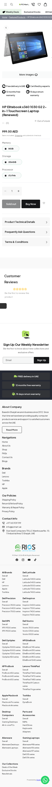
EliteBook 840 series (31, 653)
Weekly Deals (12, 12)
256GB (15, 163)
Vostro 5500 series (31, 634)
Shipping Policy (9, 499)
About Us (6, 445)
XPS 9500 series (9, 631)
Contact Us (7, 457)
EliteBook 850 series (31, 657)
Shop (4, 449)
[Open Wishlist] (39, 4)
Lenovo (5, 476)
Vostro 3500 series (31, 627)
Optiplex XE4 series (10, 657)
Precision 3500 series (11, 605)
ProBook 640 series (10, 676)
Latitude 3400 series (32, 579)
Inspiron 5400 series (31, 605)
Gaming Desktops (10, 722)
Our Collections (10, 764)
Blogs (4, 461)
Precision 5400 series (11, 608)
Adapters (27, 732)
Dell (3, 472)
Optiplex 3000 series (11, 647)
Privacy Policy (8, 511)
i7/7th (14, 176)
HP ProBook (8, 666)
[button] (5, 4)
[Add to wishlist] (43, 203)
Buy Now (31, 204)
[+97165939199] (33, 4)
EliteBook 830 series (31, 650)
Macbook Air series (10, 705)
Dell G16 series (29, 757)
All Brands (7, 572)
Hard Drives (27, 725)
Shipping (18, 135)
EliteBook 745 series (31, 647)
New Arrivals (7, 774)
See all (5, 576)
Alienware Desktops (10, 744)
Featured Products (17, 17)
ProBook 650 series (10, 679)
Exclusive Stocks (32, 12)
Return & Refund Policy (12, 503)
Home (4, 17)
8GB (13, 149)
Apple (4, 488)
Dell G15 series (29, 754)
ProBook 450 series (10, 673)
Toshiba (5, 480)
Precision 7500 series (11, 611)
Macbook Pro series (10, 702)
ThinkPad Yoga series (32, 689)
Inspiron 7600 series (31, 615)
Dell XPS (6, 621)
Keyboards (27, 728)
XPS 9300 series (9, 627)
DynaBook (27, 702)
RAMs (25, 722)
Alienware (7, 738)
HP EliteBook (29, 640)
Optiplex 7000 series (11, 653)
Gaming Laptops (31, 738)
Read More (12, 429)
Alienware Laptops (10, 748)
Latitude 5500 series (32, 585)
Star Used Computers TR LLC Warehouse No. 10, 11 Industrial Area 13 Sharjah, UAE (28, 532)
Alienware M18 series (31, 744)
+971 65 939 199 (13, 523)
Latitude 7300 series (31, 589)
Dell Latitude (29, 572)
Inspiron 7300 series (31, 608)
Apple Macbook (10, 695)
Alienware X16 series (31, 748)
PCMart (15, 555)
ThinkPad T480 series (32, 679)
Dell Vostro (28, 621)
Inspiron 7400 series (31, 611)
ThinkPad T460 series (32, 673)
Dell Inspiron (29, 598)
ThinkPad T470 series (32, 676)
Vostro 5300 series (31, 631)
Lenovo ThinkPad (31, 666)
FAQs (4, 453)
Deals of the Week (9, 767)
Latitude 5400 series (32, 582)
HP (3, 484)
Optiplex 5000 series (11, 650)
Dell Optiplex (8, 640)
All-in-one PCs (8, 725)
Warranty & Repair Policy (13, 507)
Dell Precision (9, 598)
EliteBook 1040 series (32, 660)
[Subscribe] (41, 360)
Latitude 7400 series (31, 592)
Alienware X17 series (31, 751)
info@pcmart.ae (13, 527)
